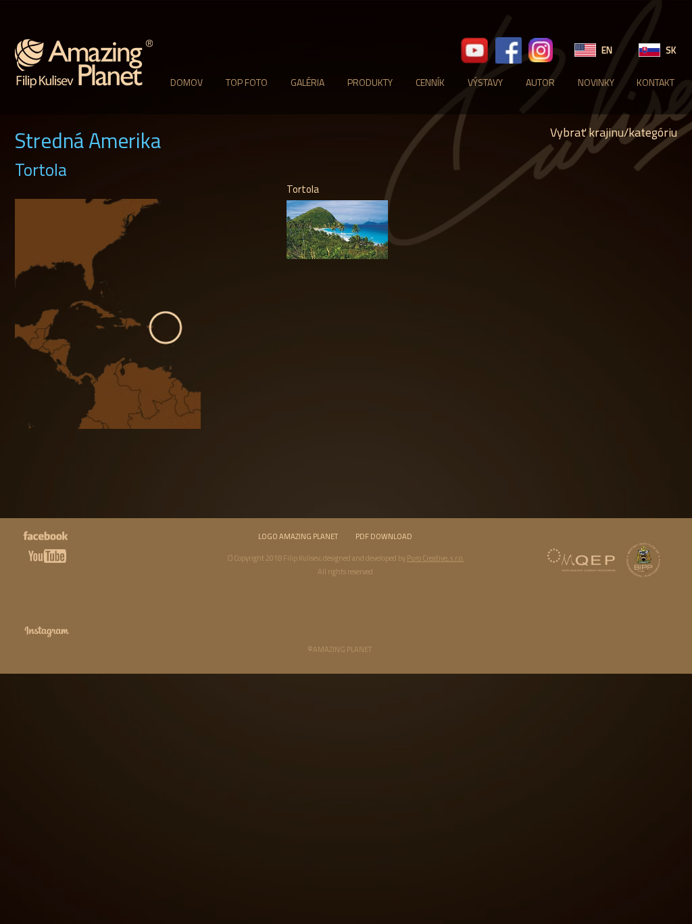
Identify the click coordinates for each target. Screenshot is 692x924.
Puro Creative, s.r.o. (435, 558)
